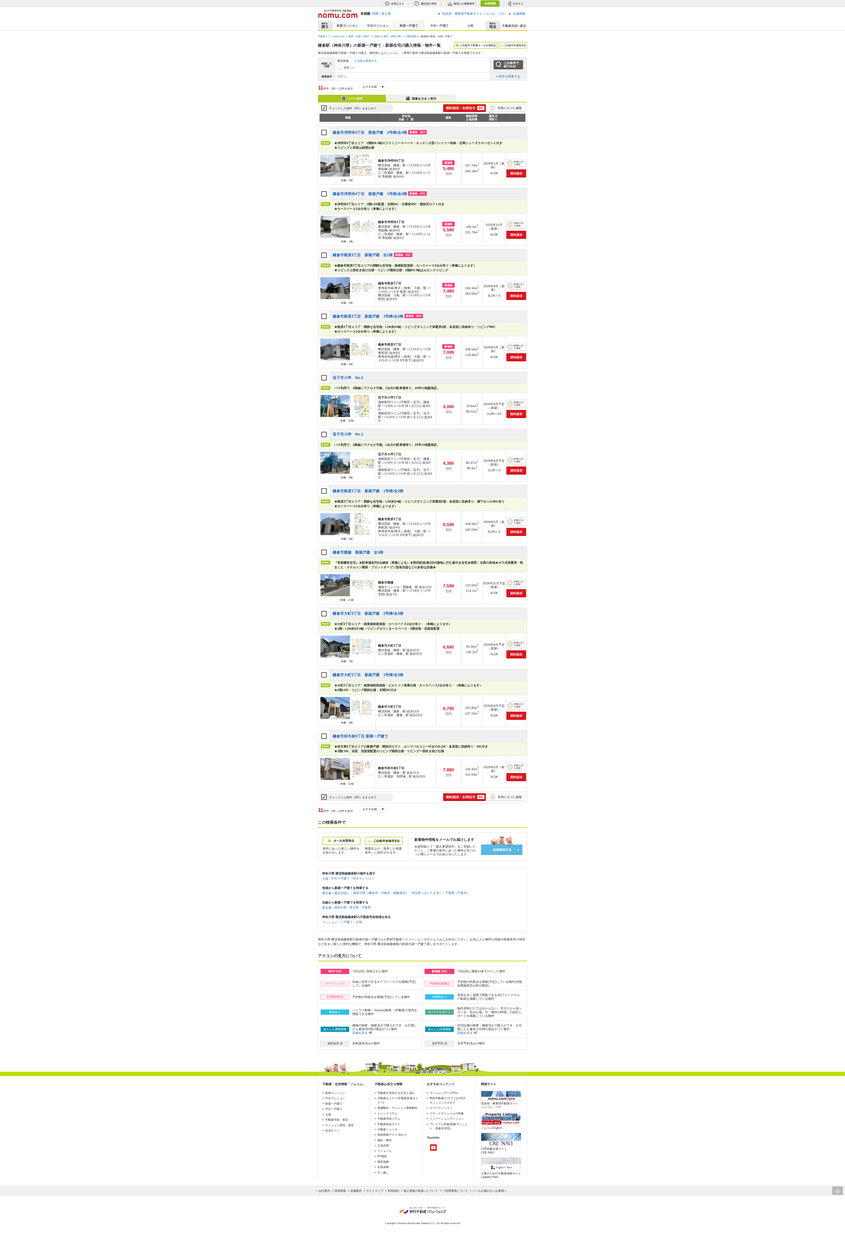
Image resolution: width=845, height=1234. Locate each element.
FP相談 (382, 1156)
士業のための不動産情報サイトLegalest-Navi (501, 1175)
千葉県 (449, 893)
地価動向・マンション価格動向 (397, 1108)
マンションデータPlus (444, 1093)
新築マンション (346, 26)
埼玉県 (416, 893)
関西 (375, 13)
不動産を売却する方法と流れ (396, 1093)
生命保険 (383, 1167)
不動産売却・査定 (336, 1119)
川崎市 (385, 893)
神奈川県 (359, 893)
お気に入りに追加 (506, 108)
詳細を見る (360, 1033)
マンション (330, 922)
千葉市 (462, 893)
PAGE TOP (837, 1190)
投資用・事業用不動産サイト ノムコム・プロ (499, 1105)
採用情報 (340, 1190)
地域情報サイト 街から (392, 1134)
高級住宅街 (442, 1128)
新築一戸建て (408, 26)
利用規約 (393, 1190)
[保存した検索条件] (461, 3)
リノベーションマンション (447, 1118)
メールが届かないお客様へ (489, 1190)
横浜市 (373, 893)
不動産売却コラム (388, 1118)
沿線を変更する (367, 60)
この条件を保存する (512, 45)
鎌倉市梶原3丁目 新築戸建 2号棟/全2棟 (368, 316)
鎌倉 (346, 67)
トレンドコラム (387, 1113)
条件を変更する (509, 76)
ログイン (515, 3)
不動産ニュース (387, 1129)
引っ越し (383, 1172)
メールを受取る (341, 841)
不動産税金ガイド (388, 1124)
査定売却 (512, 26)
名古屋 (386, 13)
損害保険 (383, 1161)
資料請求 (516, 173)
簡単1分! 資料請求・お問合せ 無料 (464, 108)
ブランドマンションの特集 (447, 1113)
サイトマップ (374, 1190)
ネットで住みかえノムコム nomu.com (337, 13)
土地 (470, 26)
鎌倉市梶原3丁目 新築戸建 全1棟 (363, 255)
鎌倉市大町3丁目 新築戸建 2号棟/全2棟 (368, 613)
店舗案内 (356, 1190)
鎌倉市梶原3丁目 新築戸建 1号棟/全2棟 (368, 491)
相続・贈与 (384, 1140)
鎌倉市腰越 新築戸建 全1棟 (358, 552)
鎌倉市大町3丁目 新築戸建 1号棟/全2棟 (368, 675)
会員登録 (490, 3)
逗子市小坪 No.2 (348, 378)
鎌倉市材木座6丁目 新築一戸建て (360, 736)
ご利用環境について (455, 1190)
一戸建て (346, 922)
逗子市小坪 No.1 (348, 434)
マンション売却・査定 (339, 1125)
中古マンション (378, 26)
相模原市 (399, 893)
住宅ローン (332, 1130)
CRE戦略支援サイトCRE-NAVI (494, 1150)
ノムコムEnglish (491, 1128)
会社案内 (324, 1190)
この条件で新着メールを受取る (475, 45)
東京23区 (340, 893)
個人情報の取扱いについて (421, 1190)
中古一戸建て (439, 26)
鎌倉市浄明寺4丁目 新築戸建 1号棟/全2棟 (370, 194)
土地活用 (383, 1145)
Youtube (433, 1147)
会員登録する (501, 850)
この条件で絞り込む (508, 64)
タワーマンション (441, 1108)
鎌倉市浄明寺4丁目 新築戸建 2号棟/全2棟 (370, 132)
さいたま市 (431, 893)
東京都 (326, 893)
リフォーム (384, 1151)
